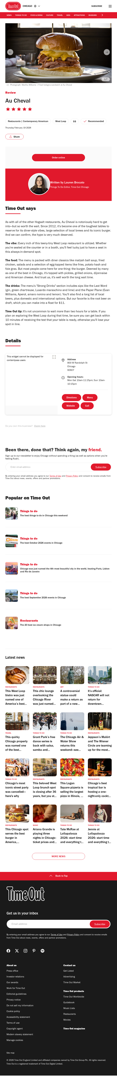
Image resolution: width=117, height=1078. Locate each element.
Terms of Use (55, 476)
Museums (93, 15)
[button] (54, 357)
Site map (10, 1053)
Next (107, 52)
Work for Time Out (16, 988)
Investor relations (15, 977)
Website (70, 406)
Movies (67, 1020)
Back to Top (61, 876)
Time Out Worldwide (73, 997)
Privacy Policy (72, 476)
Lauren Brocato (74, 183)
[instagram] (25, 951)
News (9, 15)
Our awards (12, 982)
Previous (10, 52)
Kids (68, 15)
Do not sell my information (20, 1006)
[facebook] (8, 951)
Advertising (69, 977)
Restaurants (69, 1014)
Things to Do (21, 15)
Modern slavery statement (20, 1034)
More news (58, 857)
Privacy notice (14, 1000)
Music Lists (69, 1008)
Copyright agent (15, 1029)
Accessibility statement (18, 1017)
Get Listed (68, 971)
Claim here (39, 426)
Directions (71, 398)
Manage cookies (15, 1040)
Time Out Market (71, 982)
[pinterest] (34, 951)
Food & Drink (36, 15)
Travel (60, 15)
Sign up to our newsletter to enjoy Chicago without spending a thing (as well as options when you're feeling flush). (56, 457)
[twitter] (17, 951)
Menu (90, 398)
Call (87, 406)
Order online (58, 158)
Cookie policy (13, 1011)
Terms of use (13, 1023)
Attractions (79, 15)
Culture (49, 15)
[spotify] (42, 951)
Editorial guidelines (16, 994)
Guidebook (68, 1003)
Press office (12, 971)
